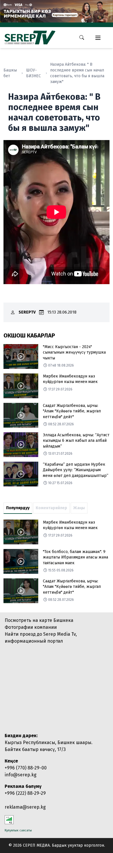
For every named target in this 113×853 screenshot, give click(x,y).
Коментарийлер (51, 507)
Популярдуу (18, 507)
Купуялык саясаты (18, 830)
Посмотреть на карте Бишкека (39, 620)
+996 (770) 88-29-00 (26, 768)
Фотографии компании (31, 627)
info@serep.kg (21, 774)
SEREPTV (27, 312)
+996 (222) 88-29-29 (25, 793)
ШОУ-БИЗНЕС (33, 73)
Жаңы (79, 507)
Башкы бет (10, 73)
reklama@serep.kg (25, 807)
